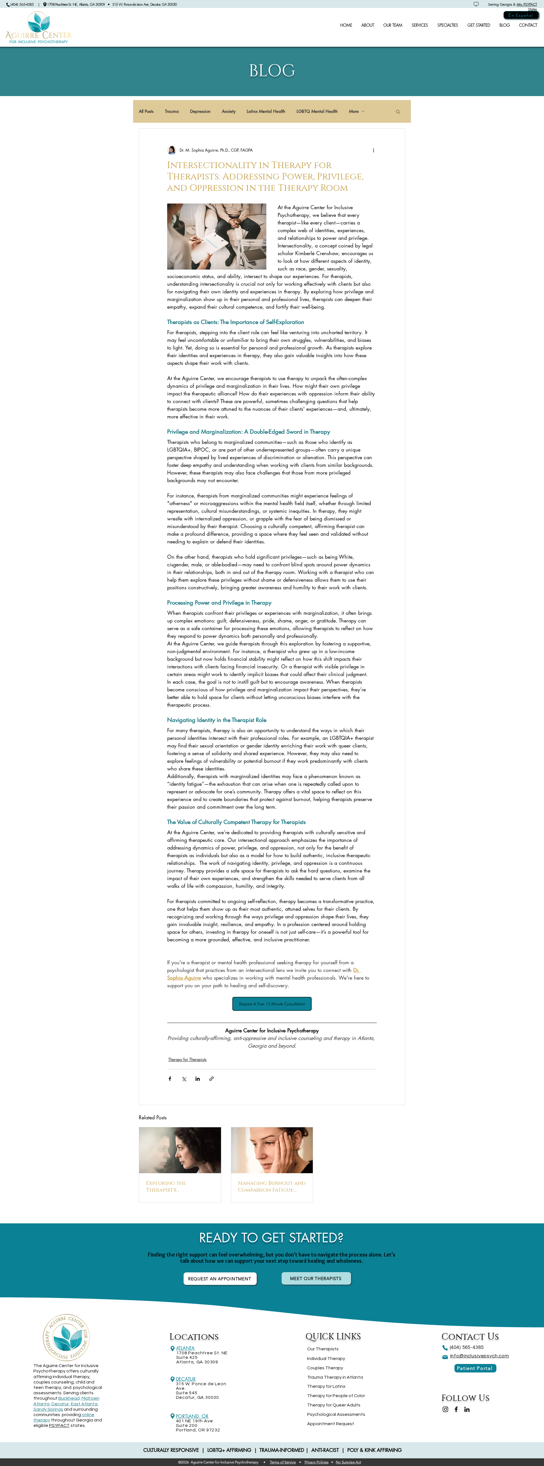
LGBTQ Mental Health (317, 111)
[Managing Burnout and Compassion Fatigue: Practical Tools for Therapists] (272, 1150)
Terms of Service (283, 1462)
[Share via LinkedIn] (197, 1078)
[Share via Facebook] (170, 1078)
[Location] (172, 1348)
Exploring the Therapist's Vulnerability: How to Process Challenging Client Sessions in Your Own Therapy (178, 1187)
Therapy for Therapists (187, 1059)
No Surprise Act (348, 1462)
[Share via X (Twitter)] (183, 1078)
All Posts (146, 111)
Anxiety (228, 111)
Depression (200, 111)
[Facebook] (456, 1409)
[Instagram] (445, 1409)
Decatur (60, 1404)
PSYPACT (59, 1425)
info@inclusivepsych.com (479, 1356)
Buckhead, (69, 1398)
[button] (398, 111)
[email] (445, 1357)
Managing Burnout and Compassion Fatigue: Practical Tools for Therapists (271, 1187)
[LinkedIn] (467, 1409)
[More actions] (373, 150)
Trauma (172, 111)
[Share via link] (211, 1078)
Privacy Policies (317, 1462)
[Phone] (445, 1347)
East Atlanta (84, 1404)
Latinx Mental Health (266, 111)
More (354, 111)
